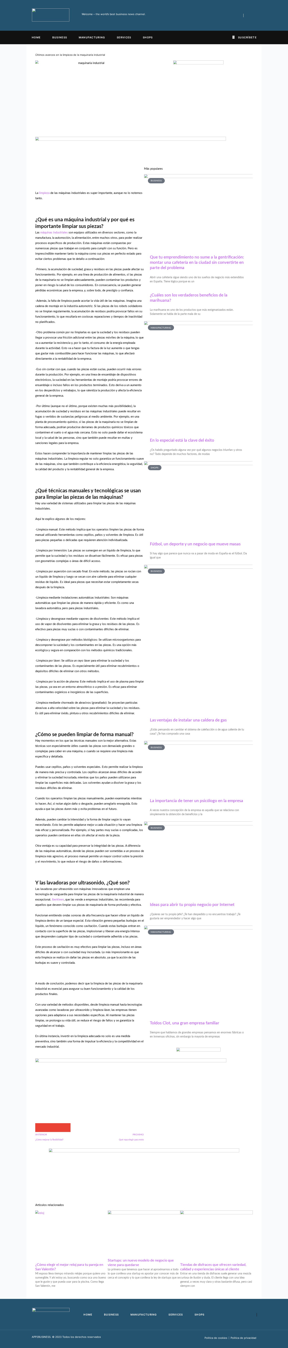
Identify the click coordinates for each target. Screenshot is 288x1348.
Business (59, 37)
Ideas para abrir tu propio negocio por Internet (192, 905)
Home (36, 37)
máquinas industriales (54, 232)
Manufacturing (92, 37)
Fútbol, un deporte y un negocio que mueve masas (195, 544)
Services (124, 37)
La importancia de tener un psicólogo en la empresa (196, 801)
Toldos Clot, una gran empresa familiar (184, 1023)
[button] (39, 1127)
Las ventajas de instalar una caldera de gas (188, 720)
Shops (148, 37)
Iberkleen (58, 899)
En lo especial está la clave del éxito (182, 440)
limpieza (44, 193)
